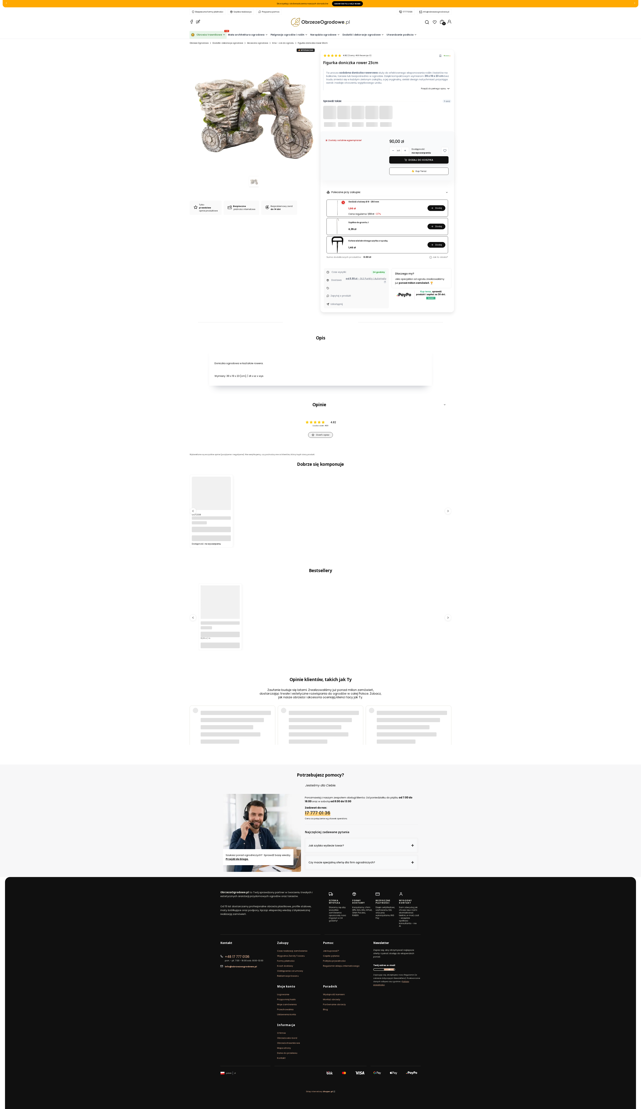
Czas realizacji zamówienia (292, 950)
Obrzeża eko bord (287, 1038)
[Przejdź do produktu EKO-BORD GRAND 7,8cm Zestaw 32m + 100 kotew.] (220, 611)
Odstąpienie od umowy (290, 970)
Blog (325, 1009)
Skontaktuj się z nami (347, 3)
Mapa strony (284, 1048)
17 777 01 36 (317, 813)
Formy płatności (286, 960)
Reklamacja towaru (288, 975)
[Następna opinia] (448, 721)
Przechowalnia (285, 1009)
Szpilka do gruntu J (358, 222)
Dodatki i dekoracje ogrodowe (227, 43)
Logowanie (283, 994)
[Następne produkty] (448, 511)
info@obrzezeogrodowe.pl (436, 11)
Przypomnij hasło (286, 999)
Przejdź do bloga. (237, 859)
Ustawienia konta (286, 1014)
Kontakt (281, 1058)
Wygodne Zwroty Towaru (291, 955)
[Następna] (635, 3)
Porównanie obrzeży (334, 1004)
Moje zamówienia (287, 1004)
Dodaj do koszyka (420, 160)
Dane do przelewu (287, 1053)
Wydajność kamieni (334, 994)
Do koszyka (211, 538)
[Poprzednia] (6, 3)
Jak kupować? (331, 950)
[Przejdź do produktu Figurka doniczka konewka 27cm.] (211, 503)
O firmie (281, 1033)
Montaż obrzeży (331, 999)
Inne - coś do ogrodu (283, 43)
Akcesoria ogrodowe (257, 43)
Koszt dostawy (285, 965)
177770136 (407, 11)
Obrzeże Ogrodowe (199, 43)
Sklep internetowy (319, 1091)
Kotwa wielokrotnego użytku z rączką (368, 241)
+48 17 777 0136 (237, 956)
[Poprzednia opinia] (193, 721)
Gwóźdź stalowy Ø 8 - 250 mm (363, 202)
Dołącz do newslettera (389, 969)
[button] (445, 150)
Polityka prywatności (334, 960)
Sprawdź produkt (432, 729)
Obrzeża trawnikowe (288, 1043)
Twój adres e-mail (384, 965)
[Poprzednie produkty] (193, 511)
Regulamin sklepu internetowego (341, 965)
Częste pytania (331, 955)
